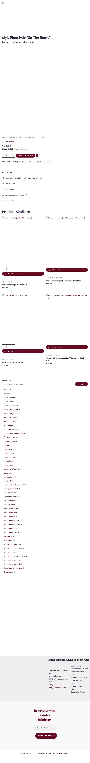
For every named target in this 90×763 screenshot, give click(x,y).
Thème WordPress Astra (58, 753)
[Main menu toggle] (85, 14)
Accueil (5, 138)
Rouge (45, 162)
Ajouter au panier (25, 155)
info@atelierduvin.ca (57, 688)
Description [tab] (7, 172)
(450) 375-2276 (55, 685)
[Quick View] (23, 265)
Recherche (6, 380)
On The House (15, 138)
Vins (50, 162)
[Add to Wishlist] (37, 155)
